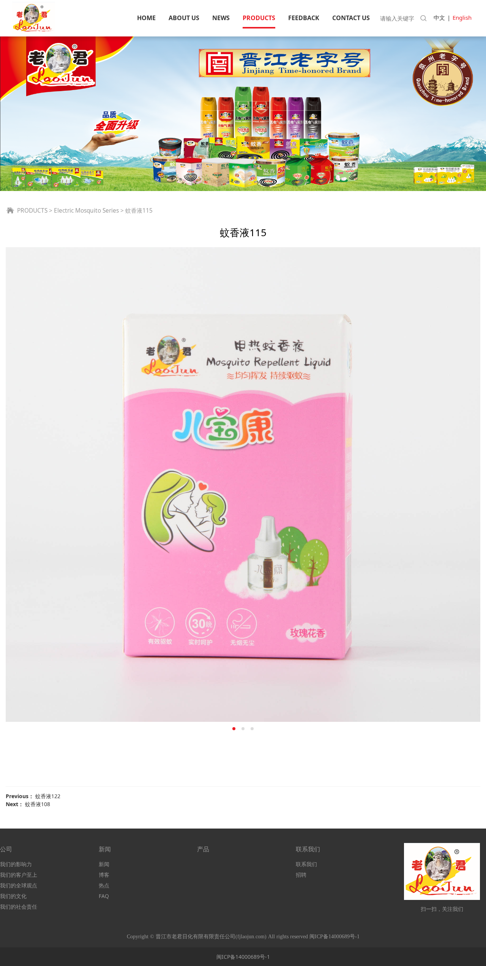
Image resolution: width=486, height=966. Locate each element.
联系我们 (306, 864)
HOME (146, 18)
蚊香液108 (37, 804)
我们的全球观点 (18, 885)
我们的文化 (13, 896)
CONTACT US (351, 18)
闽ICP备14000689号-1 (243, 956)
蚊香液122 (47, 796)
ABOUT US (184, 18)
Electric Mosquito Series (86, 211)
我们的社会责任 (18, 906)
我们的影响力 (16, 864)
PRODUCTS (259, 18)
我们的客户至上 (18, 874)
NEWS (221, 18)
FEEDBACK (303, 18)
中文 (439, 17)
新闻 (104, 864)
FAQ (104, 896)
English (462, 17)
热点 (104, 885)
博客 (104, 874)
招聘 (301, 874)
